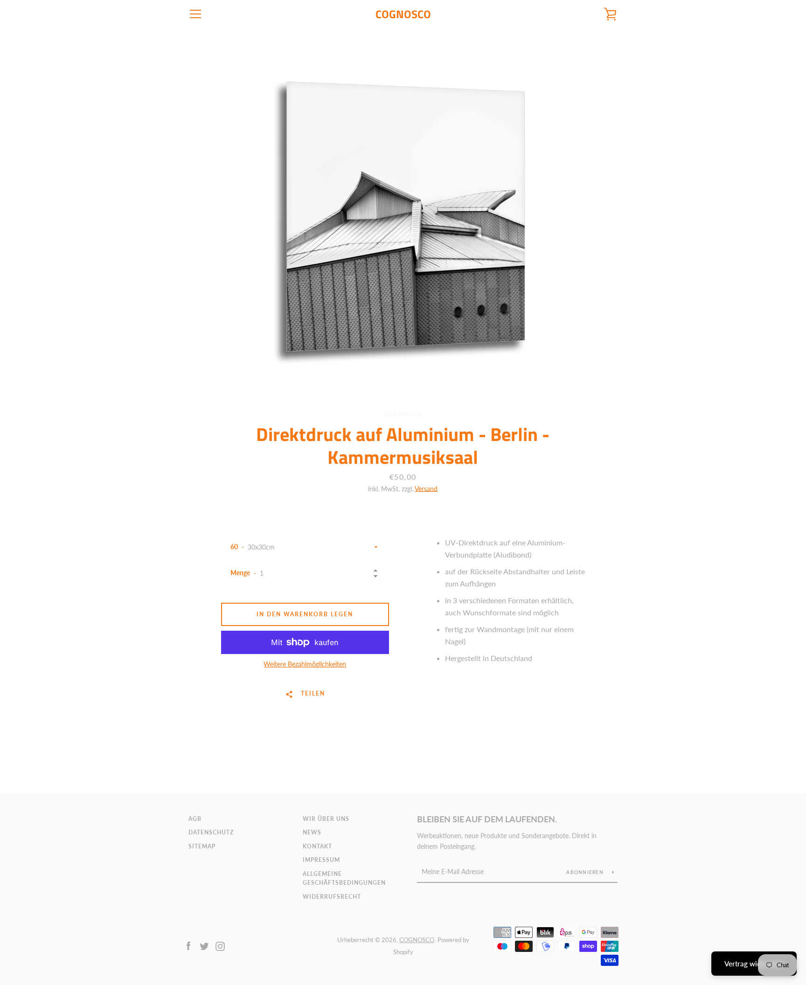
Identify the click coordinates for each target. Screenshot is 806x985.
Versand (426, 489)
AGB (195, 818)
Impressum (321, 859)
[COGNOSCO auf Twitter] (204, 945)
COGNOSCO (403, 14)
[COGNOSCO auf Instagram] (220, 945)
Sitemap (201, 846)
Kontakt (317, 846)
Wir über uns (326, 818)
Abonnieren (585, 872)
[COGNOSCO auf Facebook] (188, 945)
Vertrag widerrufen (754, 963)
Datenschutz (211, 832)
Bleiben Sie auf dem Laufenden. (487, 819)
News (312, 832)
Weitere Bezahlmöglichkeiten (305, 664)
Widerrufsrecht (332, 896)
